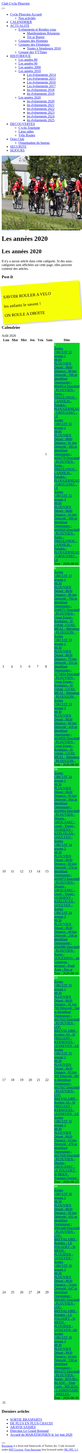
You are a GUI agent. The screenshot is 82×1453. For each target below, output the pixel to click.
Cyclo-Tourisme (29, 127)
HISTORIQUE (20, 56)
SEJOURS (17, 150)
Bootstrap (7, 1445)
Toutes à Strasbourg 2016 (44, 48)
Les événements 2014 (41, 75)
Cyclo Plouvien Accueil (26, 14)
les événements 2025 (40, 120)
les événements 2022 (40, 109)
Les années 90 (28, 63)
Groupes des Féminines (34, 44)
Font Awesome (33, 1449)
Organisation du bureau (34, 143)
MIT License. (16, 1449)
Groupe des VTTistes (33, 52)
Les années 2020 (30, 97)
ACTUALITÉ (19, 25)
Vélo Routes (27, 135)
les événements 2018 (40, 90)
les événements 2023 (40, 112)
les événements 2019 (40, 93)
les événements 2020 (40, 101)
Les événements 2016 (41, 82)
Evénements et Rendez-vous (37, 29)
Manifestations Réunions (43, 33)
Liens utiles (26, 131)
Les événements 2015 (41, 78)
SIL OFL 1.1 (71, 1449)
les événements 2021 (40, 105)
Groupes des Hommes (33, 41)
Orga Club (17, 139)
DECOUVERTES (22, 124)
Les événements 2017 (41, 86)
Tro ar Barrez (36, 37)
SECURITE (18, 146)
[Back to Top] (3, 1443)
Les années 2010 (30, 71)
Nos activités (27, 18)
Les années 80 (28, 59)
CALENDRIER (21, 22)
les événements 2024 (40, 116)
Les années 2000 (30, 67)
